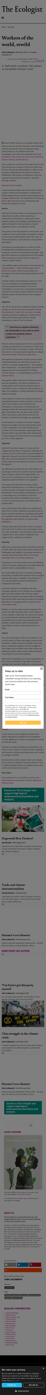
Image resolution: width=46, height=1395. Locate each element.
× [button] (43, 1368)
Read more (15, 1381)
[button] (23, 1391)
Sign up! (23, 722)
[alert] (23, 1380)
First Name (9, 697)
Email (7, 689)
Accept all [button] (11, 1385)
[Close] (41, 668)
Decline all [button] (33, 1385)
